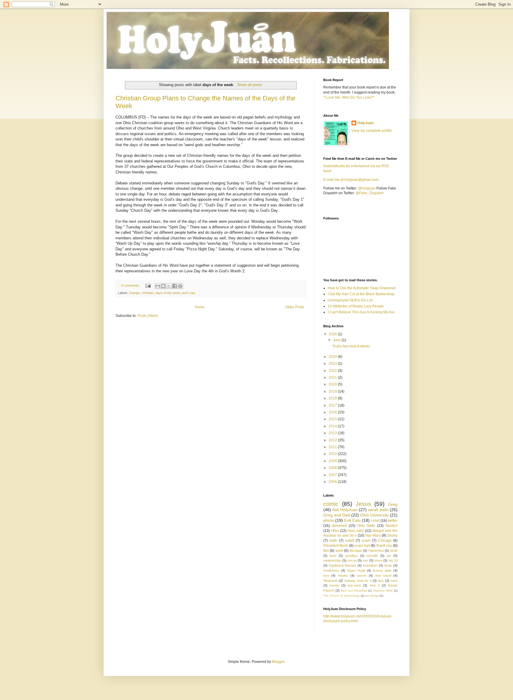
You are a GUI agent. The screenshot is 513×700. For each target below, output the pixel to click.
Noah (388, 565)
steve (378, 560)
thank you (384, 545)
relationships (332, 560)
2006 (333, 482)
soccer (362, 575)
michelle (372, 555)
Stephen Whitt (383, 590)
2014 (333, 426)
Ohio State (366, 526)
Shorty (392, 535)
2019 (333, 391)
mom (394, 580)
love (326, 575)
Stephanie (330, 580)
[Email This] (158, 286)
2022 (333, 371)
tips (326, 551)
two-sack (354, 585)
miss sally (356, 531)
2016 (333, 412)
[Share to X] (169, 286)
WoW (394, 550)
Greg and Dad (336, 515)
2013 (333, 433)
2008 (333, 468)
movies (343, 575)
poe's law (188, 293)
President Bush (335, 545)
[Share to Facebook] (175, 286)
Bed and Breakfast (354, 590)
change (134, 293)
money (334, 585)
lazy (381, 580)
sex (365, 560)
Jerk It (374, 585)
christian (148, 293)
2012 (333, 440)
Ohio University (374, 515)
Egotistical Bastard (342, 565)
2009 (333, 461)
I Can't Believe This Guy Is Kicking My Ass (361, 312)
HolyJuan (365, 123)
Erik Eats (352, 520)
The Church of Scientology (341, 595)
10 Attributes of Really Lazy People (356, 306)
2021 (333, 377)
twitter (393, 521)
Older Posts (294, 307)
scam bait (362, 545)
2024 (333, 357)
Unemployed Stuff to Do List (350, 300)
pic (389, 555)
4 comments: (131, 285)
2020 (333, 384)
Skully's (391, 526)
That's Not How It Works (351, 346)
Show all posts (249, 85)
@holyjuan (367, 188)
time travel (383, 575)
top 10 (393, 560)
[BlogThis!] (163, 286)
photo (328, 520)
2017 (333, 405)
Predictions (331, 570)
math (333, 540)
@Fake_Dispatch (370, 193)
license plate (382, 570)
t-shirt (375, 521)
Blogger (278, 662)
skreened (339, 526)
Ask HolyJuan (345, 509)
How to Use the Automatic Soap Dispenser (362, 288)
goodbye (351, 555)
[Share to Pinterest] (180, 286)
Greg (393, 504)
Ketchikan (370, 565)
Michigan (355, 550)
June (337, 340)
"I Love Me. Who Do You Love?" (348, 97)
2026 (333, 334)
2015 (333, 419)
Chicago (385, 540)
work (339, 551)
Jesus (363, 504)
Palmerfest (376, 550)
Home (200, 307)
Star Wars (373, 535)
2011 (333, 447)
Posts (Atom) (147, 316)
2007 (333, 475)
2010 (333, 454)
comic (330, 504)
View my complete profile (372, 131)
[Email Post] (148, 285)
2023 (333, 363)
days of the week (168, 293)
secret (352, 560)
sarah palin (378, 509)
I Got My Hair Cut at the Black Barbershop (361, 294)
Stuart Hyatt (356, 570)
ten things (372, 595)
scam (366, 540)
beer (333, 555)
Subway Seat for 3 (357, 580)
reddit (349, 540)
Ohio (335, 531)
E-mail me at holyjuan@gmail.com (351, 180)
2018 (333, 398)
